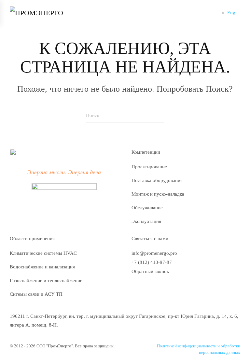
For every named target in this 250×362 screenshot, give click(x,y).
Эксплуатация (146, 221)
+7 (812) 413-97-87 (152, 262)
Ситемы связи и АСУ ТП (36, 294)
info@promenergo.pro (154, 253)
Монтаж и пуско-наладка (158, 194)
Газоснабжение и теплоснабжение (46, 280)
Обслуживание (147, 207)
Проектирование (149, 166)
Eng (231, 12)
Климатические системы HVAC (43, 253)
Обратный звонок (150, 271)
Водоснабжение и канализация (42, 266)
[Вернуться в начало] (45, 13)
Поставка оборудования (157, 180)
